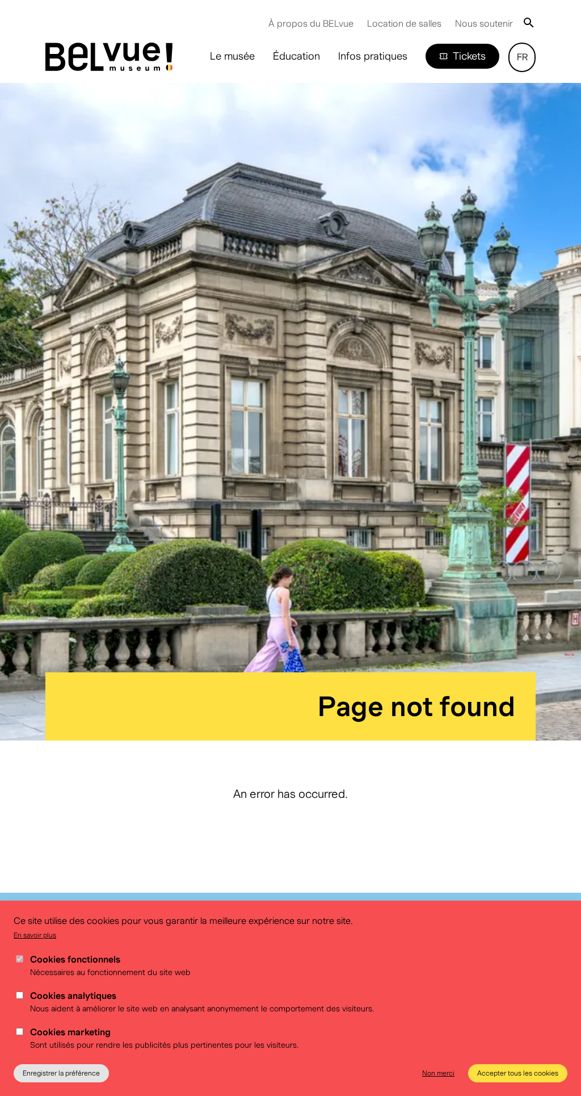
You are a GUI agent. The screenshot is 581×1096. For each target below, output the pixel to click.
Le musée (232, 56)
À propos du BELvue (310, 23)
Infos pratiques (372, 56)
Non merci (438, 1073)
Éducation (296, 56)
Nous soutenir (484, 23)
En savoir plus (35, 935)
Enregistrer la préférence (61, 1073)
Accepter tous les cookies (517, 1073)
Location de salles (404, 23)
